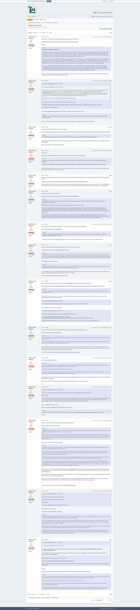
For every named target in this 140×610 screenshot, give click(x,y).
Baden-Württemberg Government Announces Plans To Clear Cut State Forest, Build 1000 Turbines (63, 155)
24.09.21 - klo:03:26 (44, 175)
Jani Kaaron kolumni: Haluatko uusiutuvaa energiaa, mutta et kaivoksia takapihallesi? (60, 196)
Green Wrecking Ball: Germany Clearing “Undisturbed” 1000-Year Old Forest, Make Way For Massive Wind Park (66, 571)
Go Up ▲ (112, 608)
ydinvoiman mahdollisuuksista (56, 239)
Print (111, 32)
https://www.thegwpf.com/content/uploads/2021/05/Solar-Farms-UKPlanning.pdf (59, 41)
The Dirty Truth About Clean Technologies (50, 425)
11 (41, 32)
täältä (104, 271)
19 (49, 32)
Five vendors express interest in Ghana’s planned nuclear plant (55, 250)
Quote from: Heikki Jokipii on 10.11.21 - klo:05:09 (53, 389)
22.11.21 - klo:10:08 (44, 386)
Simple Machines (36, 608)
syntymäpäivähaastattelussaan (53, 111)
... (38, 32)
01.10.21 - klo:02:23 (44, 224)
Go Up (29, 594)
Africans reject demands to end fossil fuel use (53, 499)
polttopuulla (105, 185)
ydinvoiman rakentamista (84, 184)
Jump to (93, 600)
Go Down (30, 32)
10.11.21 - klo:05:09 (44, 327)
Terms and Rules (106, 608)
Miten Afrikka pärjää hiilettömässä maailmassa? (51, 229)
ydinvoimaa (50, 505)
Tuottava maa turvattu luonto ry (101, 16)
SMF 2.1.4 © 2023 (29, 608)
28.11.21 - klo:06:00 (44, 420)
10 (40, 32)
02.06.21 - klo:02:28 (44, 80)
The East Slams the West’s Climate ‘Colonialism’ (51, 511)
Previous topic (102, 29)
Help (101, 608)
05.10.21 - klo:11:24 (44, 244)
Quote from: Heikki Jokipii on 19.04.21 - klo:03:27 (53, 493)
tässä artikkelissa (47, 360)
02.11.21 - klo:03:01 (44, 281)
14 (46, 32)
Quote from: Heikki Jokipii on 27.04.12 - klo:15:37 (53, 545)
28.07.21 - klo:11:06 (44, 126)
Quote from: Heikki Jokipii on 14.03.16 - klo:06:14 (53, 542)
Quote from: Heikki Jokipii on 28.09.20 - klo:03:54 (53, 310)
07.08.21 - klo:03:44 (44, 150)
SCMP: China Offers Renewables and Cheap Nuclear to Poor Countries (56, 407)
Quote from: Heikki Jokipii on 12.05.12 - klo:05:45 (53, 87)
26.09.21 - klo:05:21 (44, 191)
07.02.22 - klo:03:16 (44, 539)
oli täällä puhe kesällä (70, 485)
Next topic (109, 29)
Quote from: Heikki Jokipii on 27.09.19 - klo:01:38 (53, 83)
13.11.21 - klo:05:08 (44, 357)
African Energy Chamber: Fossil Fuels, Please (51, 332)
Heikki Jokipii (32, 36)
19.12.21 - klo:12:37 (44, 490)
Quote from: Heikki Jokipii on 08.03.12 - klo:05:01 (53, 300)
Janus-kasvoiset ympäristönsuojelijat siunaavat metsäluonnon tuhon (58, 561)
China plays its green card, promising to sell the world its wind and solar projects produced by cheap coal (64, 181)
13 (45, 32)
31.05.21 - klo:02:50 (44, 36)
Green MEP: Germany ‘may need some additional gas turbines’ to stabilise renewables (60, 352)
